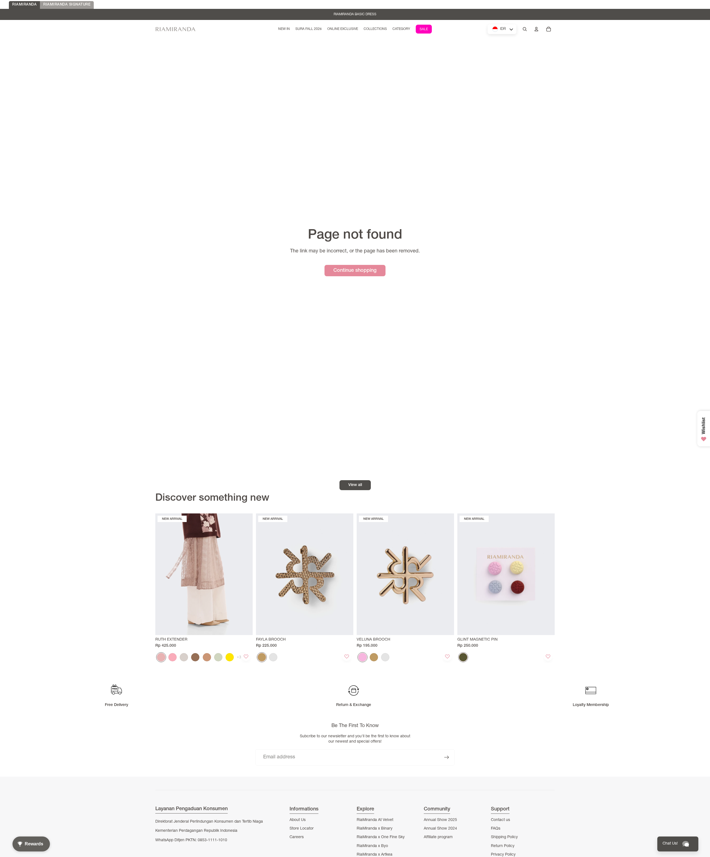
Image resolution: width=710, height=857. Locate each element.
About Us (298, 820)
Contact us (500, 820)
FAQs (495, 829)
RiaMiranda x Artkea (374, 855)
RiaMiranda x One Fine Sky (381, 837)
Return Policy (502, 846)
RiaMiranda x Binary (374, 829)
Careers (297, 837)
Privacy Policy (503, 855)
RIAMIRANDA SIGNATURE (66, 5)
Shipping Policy (504, 837)
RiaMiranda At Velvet (375, 820)
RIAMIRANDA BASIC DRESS (355, 14)
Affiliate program (438, 837)
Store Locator (302, 829)
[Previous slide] (163, 574)
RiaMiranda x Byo (372, 846)
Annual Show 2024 (440, 829)
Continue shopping (355, 270)
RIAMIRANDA (24, 5)
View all (355, 485)
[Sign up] (446, 757)
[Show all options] (239, 657)
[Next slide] (244, 574)
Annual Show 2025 (440, 820)
